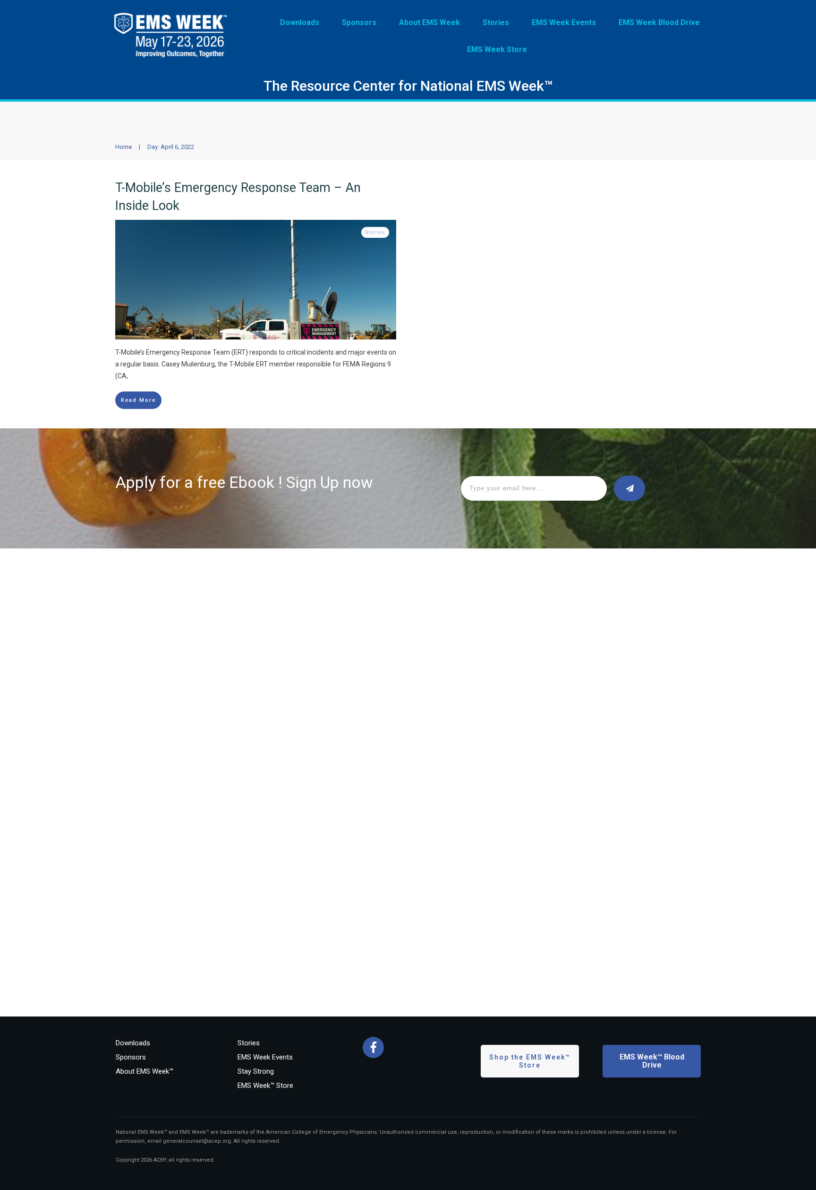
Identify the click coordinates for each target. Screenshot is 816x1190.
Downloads (133, 1043)
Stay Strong (256, 1071)
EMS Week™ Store (265, 1085)
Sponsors (131, 1057)
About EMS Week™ (144, 1071)
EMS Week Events (265, 1057)
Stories (375, 232)
